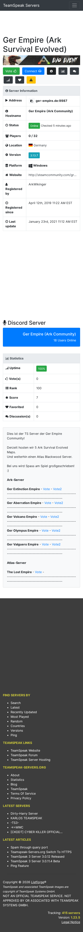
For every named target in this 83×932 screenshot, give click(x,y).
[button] (32, 101)
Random (17, 721)
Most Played (20, 717)
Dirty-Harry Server (24, 813)
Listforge (37, 882)
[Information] (51, 71)
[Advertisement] (41, 24)
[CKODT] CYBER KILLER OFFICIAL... (37, 832)
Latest (15, 707)
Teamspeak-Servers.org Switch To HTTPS (41, 852)
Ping (14, 735)
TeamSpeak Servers (21, 5)
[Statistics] (63, 71)
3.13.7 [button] (34, 155)
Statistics (17, 780)
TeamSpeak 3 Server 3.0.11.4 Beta (35, 861)
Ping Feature (20, 866)
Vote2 (57, 489)
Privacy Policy (21, 798)
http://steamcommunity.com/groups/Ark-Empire (53, 175)
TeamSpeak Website (25, 750)
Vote (46, 489)
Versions (17, 730)
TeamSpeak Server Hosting (30, 760)
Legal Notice (71, 922)
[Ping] (8, 80)
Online (34, 125)
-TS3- (15, 823)
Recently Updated (24, 712)
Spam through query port (29, 847)
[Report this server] (31, 80)
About (15, 775)
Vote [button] (9, 71)
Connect (31, 71)
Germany (40, 145)
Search (16, 703)
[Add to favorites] (19, 80)
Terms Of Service (23, 793)
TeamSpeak (19, 789)
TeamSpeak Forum (24, 755)
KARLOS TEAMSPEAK (26, 818)
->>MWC (17, 827)
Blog (14, 784)
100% (41, 368)
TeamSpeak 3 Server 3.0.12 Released (37, 856)
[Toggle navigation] (74, 5)
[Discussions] (74, 71)
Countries (18, 726)
